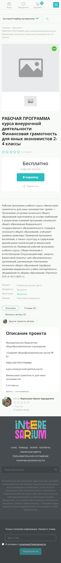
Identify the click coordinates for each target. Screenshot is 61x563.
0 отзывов (26, 152)
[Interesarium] (30, 429)
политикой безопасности (32, 544)
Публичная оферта (30, 452)
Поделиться (32, 186)
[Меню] (56, 5)
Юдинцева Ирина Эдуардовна (37, 398)
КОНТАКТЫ (44, 447)
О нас (14, 447)
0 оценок (18, 406)
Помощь (23, 447)
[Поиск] (47, 19)
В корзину (30, 177)
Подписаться (30, 551)
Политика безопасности (30, 460)
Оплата (34, 447)
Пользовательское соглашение (30, 456)
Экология (22, 294)
